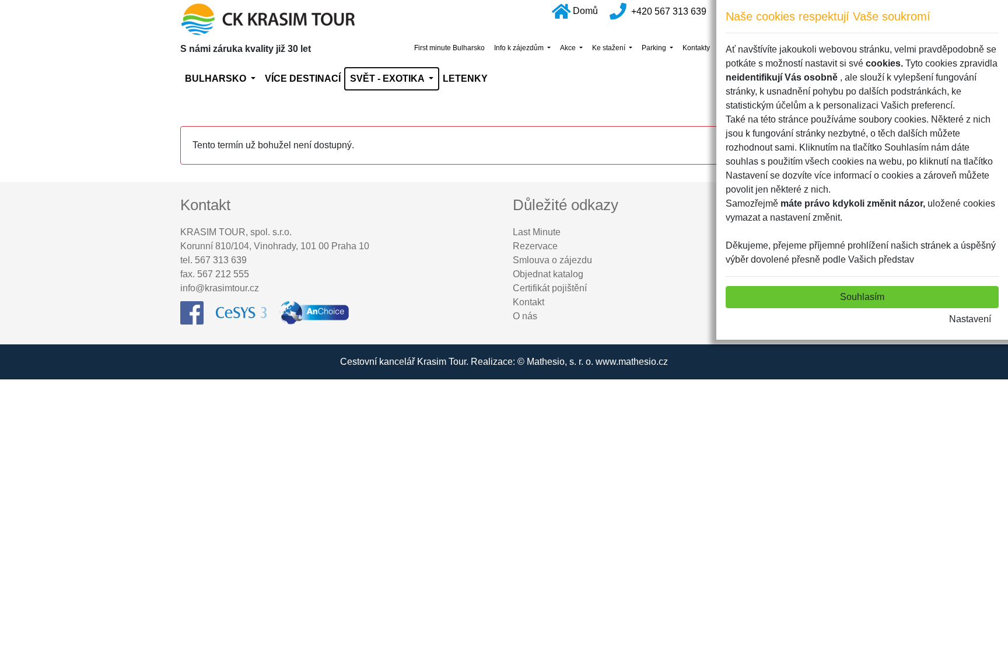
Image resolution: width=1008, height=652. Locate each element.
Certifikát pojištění (550, 288)
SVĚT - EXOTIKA (388, 78)
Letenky (465, 78)
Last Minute (537, 232)
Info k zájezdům (519, 48)
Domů (585, 11)
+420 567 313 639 (668, 11)
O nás (525, 316)
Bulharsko (217, 78)
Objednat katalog (548, 274)
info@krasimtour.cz (219, 288)
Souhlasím (862, 297)
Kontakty (696, 48)
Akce (569, 48)
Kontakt (528, 302)
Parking (655, 48)
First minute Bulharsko (449, 48)
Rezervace (535, 246)
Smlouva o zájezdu (552, 260)
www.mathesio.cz (632, 362)
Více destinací (303, 78)
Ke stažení (609, 48)
